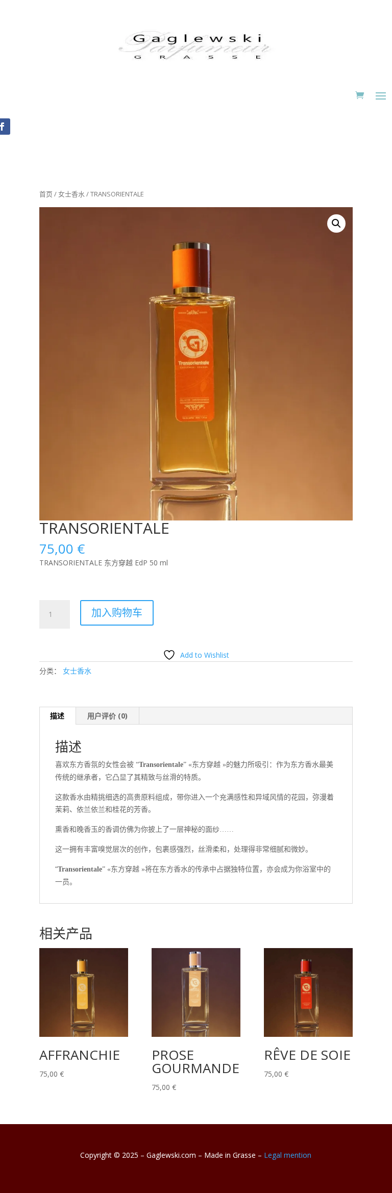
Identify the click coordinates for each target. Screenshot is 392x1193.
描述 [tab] (57, 715)
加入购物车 (116, 612)
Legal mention (287, 1155)
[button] (336, 223)
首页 (46, 193)
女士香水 (71, 193)
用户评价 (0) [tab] (107, 715)
